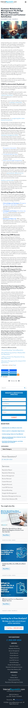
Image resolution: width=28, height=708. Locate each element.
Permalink (5, 376)
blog (14, 365)
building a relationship (15, 102)
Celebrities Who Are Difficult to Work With (12, 427)
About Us (14, 675)
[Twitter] (9, 372)
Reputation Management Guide (14, 682)
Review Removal (6, 478)
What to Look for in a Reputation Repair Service (13, 431)
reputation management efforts (9, 135)
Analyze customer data (7, 180)
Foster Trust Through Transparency (12, 160)
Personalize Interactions (9, 148)
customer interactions (7, 95)
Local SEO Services (7, 487)
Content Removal (7, 481)
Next (16, 381)
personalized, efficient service (15, 173)
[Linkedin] (9, 375)
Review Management (8, 475)
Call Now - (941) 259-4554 (14, 628)
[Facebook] (9, 370)
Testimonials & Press (14, 680)
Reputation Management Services (11, 496)
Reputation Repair (7, 470)
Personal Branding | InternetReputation (12, 350)
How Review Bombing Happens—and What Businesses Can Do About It (12, 442)
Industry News (14, 677)
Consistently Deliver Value (10, 154)
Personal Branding (7, 490)
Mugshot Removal (7, 484)
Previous (12, 381)
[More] (18, 375)
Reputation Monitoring (8, 472)
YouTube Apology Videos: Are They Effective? (12, 434)
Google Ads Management (9, 493)
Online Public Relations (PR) (9, 499)
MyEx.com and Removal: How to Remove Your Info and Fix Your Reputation (14, 438)
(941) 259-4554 (7, 459)
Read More (6, 535)
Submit (14, 417)
